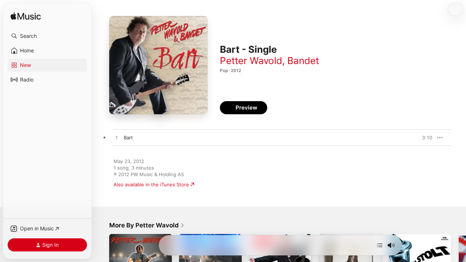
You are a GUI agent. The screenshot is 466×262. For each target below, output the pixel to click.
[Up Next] (379, 245)
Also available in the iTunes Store (151, 184)
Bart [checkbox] (128, 137)
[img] (26, 16)
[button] (47, 36)
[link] (147, 225)
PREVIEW (424, 137)
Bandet (303, 60)
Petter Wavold (251, 60)
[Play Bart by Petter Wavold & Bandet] (116, 138)
